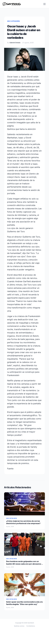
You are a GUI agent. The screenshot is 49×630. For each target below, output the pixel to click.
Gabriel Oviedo (15, 43)
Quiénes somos (19, 626)
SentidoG (31, 623)
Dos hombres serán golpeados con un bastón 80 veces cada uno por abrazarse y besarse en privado (24, 563)
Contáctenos (30, 626)
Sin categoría (13, 21)
